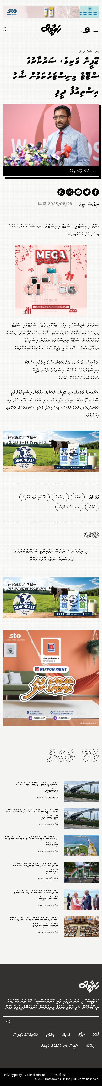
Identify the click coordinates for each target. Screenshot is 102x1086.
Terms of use (57, 1075)
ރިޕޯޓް (81, 1035)
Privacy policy (13, 1075)
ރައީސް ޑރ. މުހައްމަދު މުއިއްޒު (59, 1046)
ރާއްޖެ (78, 497)
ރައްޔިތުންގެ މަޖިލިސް (25, 1035)
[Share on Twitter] (87, 192)
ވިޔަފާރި (50, 1035)
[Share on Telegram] (78, 192)
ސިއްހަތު (60, 497)
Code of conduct (35, 1075)
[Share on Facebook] (95, 192)
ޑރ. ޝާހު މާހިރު (89, 51)
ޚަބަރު (92, 507)
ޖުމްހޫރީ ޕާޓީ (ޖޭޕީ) (34, 497)
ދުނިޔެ (66, 1035)
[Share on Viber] (70, 192)
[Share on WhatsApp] (61, 192)
